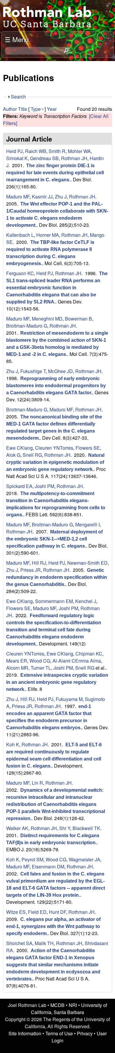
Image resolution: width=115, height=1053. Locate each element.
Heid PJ (14, 151)
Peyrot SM (32, 859)
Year (52, 109)
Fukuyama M (69, 699)
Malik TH (44, 943)
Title (22, 109)
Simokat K (17, 158)
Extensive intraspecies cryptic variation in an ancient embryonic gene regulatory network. (57, 682)
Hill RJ (39, 562)
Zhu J (61, 196)
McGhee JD (60, 371)
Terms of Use (59, 1033)
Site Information (25, 1033)
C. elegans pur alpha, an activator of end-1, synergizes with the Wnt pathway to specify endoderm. (53, 926)
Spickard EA (19, 486)
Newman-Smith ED (87, 562)
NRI (73, 1005)
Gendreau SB (44, 158)
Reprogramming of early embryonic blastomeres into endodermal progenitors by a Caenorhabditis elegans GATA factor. (56, 385)
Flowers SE (87, 447)
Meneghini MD (47, 318)
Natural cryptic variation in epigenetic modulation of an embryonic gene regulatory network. (55, 462)
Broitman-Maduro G (26, 325)
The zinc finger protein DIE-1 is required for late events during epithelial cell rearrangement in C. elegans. (55, 172)
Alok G (13, 454)
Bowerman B (78, 318)
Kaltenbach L (20, 234)
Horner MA (47, 234)
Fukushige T (33, 371)
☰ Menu (17, 39)
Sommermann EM (54, 601)
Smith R (57, 151)
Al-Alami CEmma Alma (76, 660)
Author (10, 109)
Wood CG (39, 660)
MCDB (57, 1005)
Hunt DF (57, 912)
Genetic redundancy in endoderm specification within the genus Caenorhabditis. (56, 577)
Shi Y (64, 828)
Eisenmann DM (48, 866)
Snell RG (32, 454)
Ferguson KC (20, 273)
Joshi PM (44, 486)
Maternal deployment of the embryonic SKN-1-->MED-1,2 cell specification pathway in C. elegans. (54, 538)
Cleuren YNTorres (54, 447)
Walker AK (17, 828)
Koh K (12, 744)
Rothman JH (74, 158)
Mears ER (16, 660)
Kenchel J (85, 601)
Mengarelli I (87, 524)
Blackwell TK (86, 828)
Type (36, 109)
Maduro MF (17, 196)
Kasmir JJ (42, 196)
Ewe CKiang (19, 447)
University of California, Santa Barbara (69, 1009)
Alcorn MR (17, 667)
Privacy (85, 1033)
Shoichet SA (19, 943)
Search (18, 96)
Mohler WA (79, 151)
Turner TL (41, 667)
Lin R (37, 782)
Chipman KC (88, 653)
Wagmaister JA (84, 859)
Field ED (37, 912)
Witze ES (16, 912)
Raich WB (35, 151)
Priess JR (30, 569)
